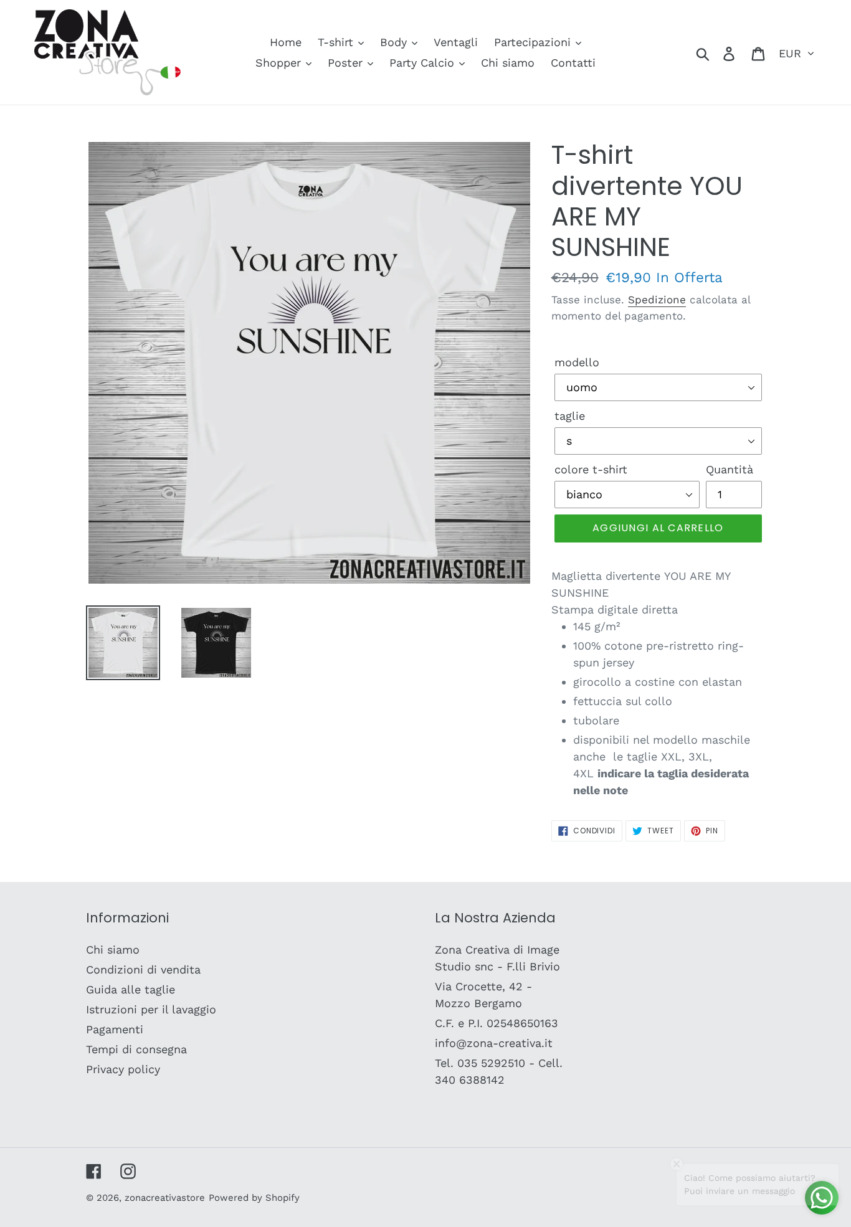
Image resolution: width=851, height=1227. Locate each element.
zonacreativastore (165, 1197)
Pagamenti (114, 1029)
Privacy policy (123, 1069)
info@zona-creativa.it (494, 1042)
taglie (569, 415)
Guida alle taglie (130, 989)
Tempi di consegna (136, 1049)
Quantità (729, 469)
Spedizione (657, 299)
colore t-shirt (590, 469)
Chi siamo (113, 949)
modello (576, 362)
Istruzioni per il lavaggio (151, 1009)
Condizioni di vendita (143, 969)
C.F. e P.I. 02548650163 (496, 1023)
